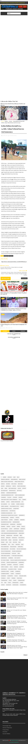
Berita (14, 486)
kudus (23, 526)
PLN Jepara (12, 548)
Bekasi (2, 486)
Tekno (14, 580)
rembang (11, 557)
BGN (2, 488)
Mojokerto (21, 537)
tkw (5, 582)
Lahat (10, 528)
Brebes (3, 492)
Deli (20, 499)
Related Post (6, 278)
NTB (7, 542)
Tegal (10, 580)
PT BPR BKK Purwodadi (17, 555)
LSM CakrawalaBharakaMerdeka (9, 533)
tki (2, 582)
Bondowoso (12, 490)
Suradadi (3, 575)
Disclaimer (5, 731)
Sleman (21, 564)
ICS (15, 513)
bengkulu (8, 486)
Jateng (17, 517)
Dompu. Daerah (20, 504)
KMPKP (18, 526)
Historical (12, 510)
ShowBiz (9, 564)
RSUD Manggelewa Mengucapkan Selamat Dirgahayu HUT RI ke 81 (14, 293)
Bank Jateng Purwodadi (7, 481)
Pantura (18, 544)
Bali (18, 477)
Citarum (15, 497)
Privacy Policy (6, 729)
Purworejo (4, 557)
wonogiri (8, 584)
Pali (9, 544)
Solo (11, 566)
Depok (8, 501)
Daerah (6, 121)
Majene (3, 535)
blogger (5, 331)
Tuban (21, 582)
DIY (22, 501)
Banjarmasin (14, 479)
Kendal (8, 526)
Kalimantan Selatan (6, 522)
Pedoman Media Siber (7, 727)
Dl (9, 504)
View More (25, 278)
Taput (8, 578)
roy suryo (17, 557)
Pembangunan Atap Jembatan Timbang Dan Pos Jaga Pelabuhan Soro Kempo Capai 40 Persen (13, 309)
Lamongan (16, 528)
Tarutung (19, 578)
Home (2, 121)
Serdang (3, 564)
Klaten (13, 526)
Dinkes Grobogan (15, 501)
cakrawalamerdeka (11, 492)
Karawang (12, 524)
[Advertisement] (14, 30)
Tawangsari (4, 580)
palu (13, 544)
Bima (6, 488)
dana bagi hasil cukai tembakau (9, 499)
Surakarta (10, 575)
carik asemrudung (19, 495)
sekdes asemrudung (12, 562)
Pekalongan (13, 546)
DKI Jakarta (4, 504)
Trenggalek (15, 582)
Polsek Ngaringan (5, 553)
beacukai (20, 483)
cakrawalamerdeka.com (7, 495)
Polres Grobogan (16, 551)
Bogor (24, 488)
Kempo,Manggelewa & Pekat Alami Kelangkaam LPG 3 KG (14, 325)
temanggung (21, 580)
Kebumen (19, 524)
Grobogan (16, 508)
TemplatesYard (14, 740)
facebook (23, 331)
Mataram (16, 535)
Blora (19, 488)
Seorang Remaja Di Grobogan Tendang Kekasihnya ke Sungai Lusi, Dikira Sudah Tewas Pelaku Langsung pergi (17, 617)
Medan (2, 537)
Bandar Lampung (5, 479)
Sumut (12, 573)
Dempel (3, 501)
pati (22, 544)
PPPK (19, 553)
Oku (10, 542)
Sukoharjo (4, 569)
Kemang (3, 526)
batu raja (14, 483)
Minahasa (14, 537)
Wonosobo (15, 584)
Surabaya (18, 573)
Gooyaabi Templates (14, 742)
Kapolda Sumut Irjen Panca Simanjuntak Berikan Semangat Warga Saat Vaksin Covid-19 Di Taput (17, 646)
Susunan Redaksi (6, 733)
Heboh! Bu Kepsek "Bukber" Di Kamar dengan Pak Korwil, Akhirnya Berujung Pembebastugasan (17, 622)
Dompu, (15, 135)
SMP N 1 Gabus (4, 566)
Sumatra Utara (5, 571)
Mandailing (9, 535)
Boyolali (19, 490)
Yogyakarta (23, 584)
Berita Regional (21, 486)
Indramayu (21, 515)
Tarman (13, 578)
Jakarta (12, 517)
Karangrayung (4, 524)
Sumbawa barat (5, 573)
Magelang (21, 533)
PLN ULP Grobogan (21, 548)
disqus (13, 331)
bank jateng (22, 479)
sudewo (22, 566)
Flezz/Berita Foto (14, 506)
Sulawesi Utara (12, 569)
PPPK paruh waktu (5, 555)
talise (16, 575)
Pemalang (20, 546)
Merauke (8, 537)
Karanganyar (16, 522)
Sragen (16, 566)
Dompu (10, 121)
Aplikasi (10, 477)
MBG (21, 535)
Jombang (16, 519)
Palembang (4, 544)
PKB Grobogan (4, 548)
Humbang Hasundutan (6, 513)
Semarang (21, 562)
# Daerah (6, 255)
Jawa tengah (4, 519)
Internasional (4, 517)
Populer (14, 553)
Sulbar (20, 569)
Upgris (3, 584)
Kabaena (22, 519)
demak (24, 499)
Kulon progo (4, 528)
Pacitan (15, 542)
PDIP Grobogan (5, 546)
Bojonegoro (4, 490)
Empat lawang (4, 506)
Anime (4, 477)
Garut (22, 506)
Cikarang (3, 497)
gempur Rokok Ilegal (6, 508)
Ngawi (2, 542)
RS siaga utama (5, 560)
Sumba (12, 571)
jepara (11, 519)
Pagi (19, 542)
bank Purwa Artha (19, 481)
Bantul (3, 483)
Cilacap (9, 497)
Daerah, (12, 135)
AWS (14, 477)
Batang (8, 483)
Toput (9, 582)
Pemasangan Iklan (7, 725)
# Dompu (11, 255)
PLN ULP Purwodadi (6, 551)
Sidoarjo (15, 564)
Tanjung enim (22, 575)
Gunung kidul (4, 510)
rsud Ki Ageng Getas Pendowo (18, 560)
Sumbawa (17, 571)
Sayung (3, 562)
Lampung (23, 528)
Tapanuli (3, 578)
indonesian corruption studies (9, 515)
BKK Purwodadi (12, 488)
